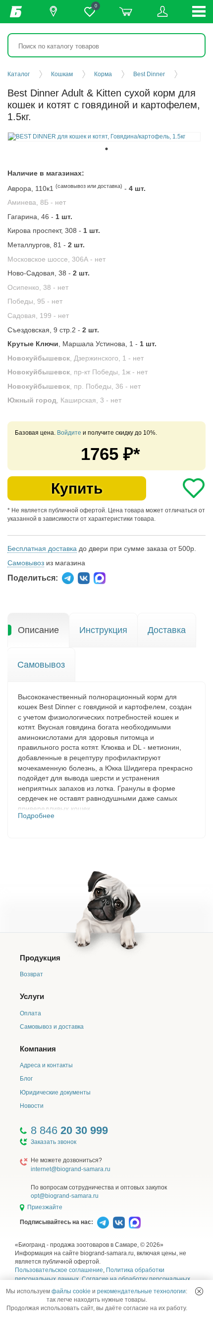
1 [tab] (106, 149)
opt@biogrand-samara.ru (65, 1195)
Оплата (30, 1013)
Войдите (69, 432)
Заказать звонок (53, 1141)
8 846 (69, 1130)
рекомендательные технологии (141, 1291)
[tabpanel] (104, 136)
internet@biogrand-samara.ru (70, 1169)
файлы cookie (71, 1291)
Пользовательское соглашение (59, 1270)
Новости (32, 1105)
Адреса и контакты (46, 1065)
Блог (26, 1078)
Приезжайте (44, 1207)
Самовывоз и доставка (52, 1026)
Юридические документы (55, 1092)
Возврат (31, 974)
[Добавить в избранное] (194, 488)
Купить (77, 488)
